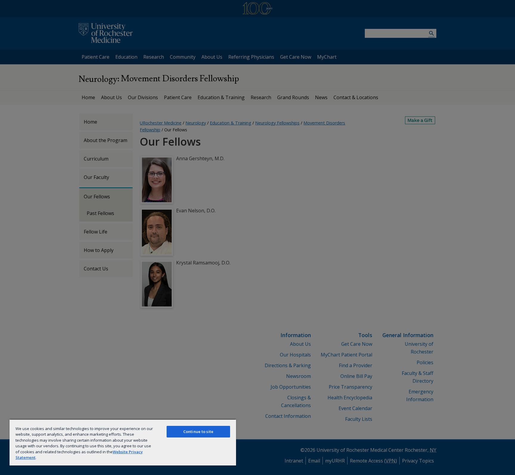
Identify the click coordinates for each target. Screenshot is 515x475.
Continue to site (198, 431)
